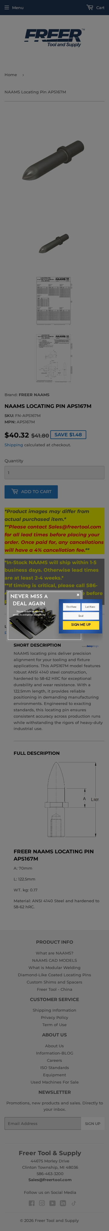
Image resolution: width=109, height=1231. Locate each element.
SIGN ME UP (81, 625)
